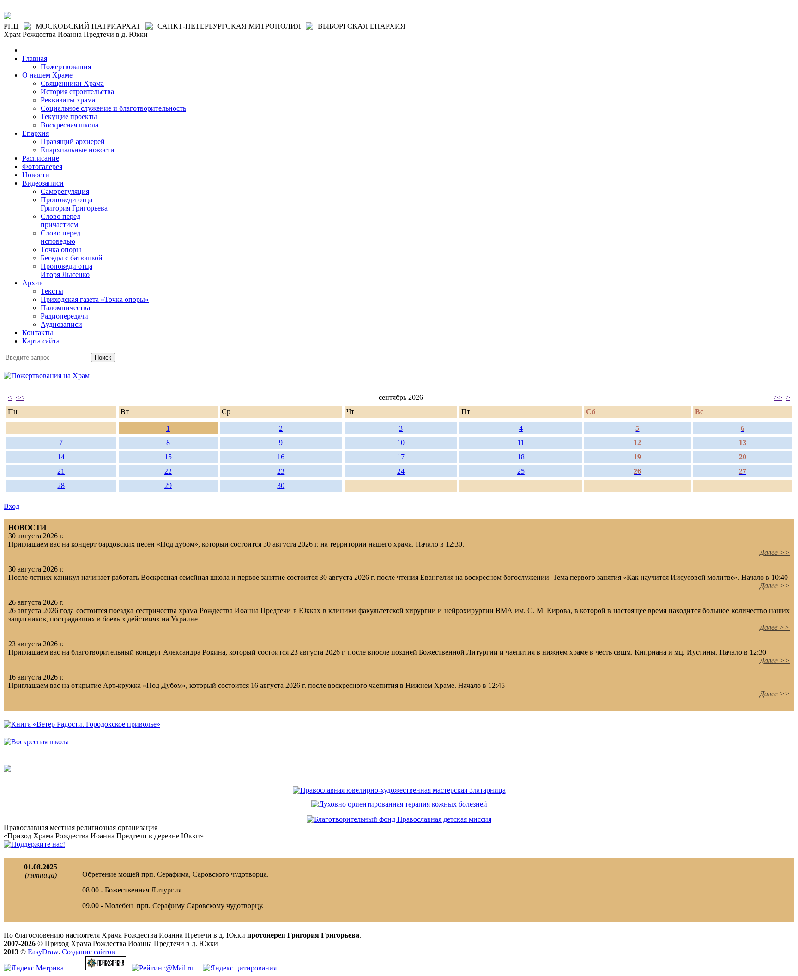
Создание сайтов (88, 952)
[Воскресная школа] (36, 742)
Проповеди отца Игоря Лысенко (66, 270)
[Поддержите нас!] (34, 844)
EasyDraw (43, 952)
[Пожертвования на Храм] (47, 376)
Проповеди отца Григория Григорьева (74, 204)
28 (61, 485)
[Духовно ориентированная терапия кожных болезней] (399, 804)
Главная (34, 58)
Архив (32, 283)
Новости (35, 175)
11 (520, 442)
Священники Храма (72, 83)
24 (401, 471)
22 (168, 471)
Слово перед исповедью (60, 237)
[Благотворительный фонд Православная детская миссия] (399, 819)
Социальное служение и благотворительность (113, 108)
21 (61, 471)
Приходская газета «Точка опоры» (95, 299)
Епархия (35, 133)
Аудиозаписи (61, 324)
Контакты (37, 333)
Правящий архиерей (73, 141)
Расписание (40, 158)
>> (778, 397)
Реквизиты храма (68, 100)
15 (168, 457)
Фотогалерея (42, 166)
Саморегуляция (65, 191)
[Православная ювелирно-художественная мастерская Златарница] (399, 790)
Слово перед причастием (60, 220)
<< (20, 397)
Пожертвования (66, 67)
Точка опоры (61, 249)
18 (521, 457)
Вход (11, 506)
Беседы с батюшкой (72, 258)
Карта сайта (41, 341)
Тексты (52, 291)
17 (401, 457)
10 (401, 442)
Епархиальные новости (78, 150)
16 (280, 457)
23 (280, 471)
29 (168, 485)
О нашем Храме (47, 75)
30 (280, 485)
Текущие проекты (69, 116)
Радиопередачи (64, 316)
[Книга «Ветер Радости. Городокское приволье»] (82, 724)
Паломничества (65, 308)
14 (61, 457)
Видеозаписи (43, 183)
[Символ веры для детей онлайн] (7, 769)
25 (521, 471)
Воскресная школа (69, 125)
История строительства (77, 92)
